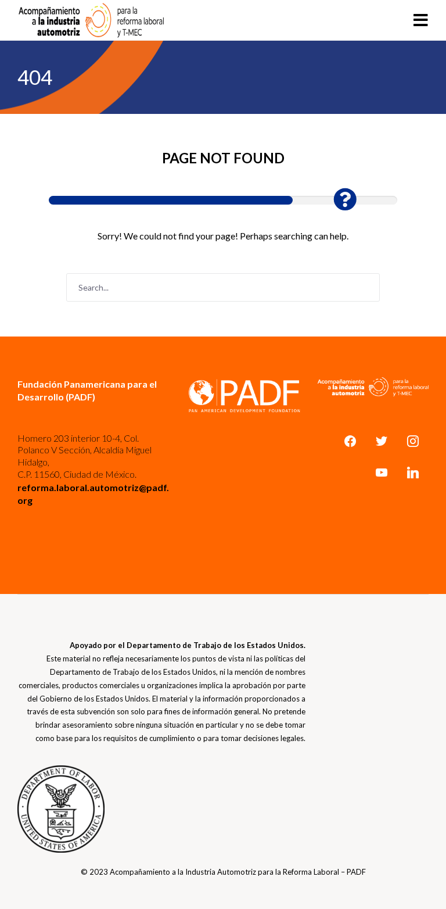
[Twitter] (381, 441)
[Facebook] (350, 441)
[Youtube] (381, 472)
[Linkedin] (413, 472)
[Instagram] (413, 441)
